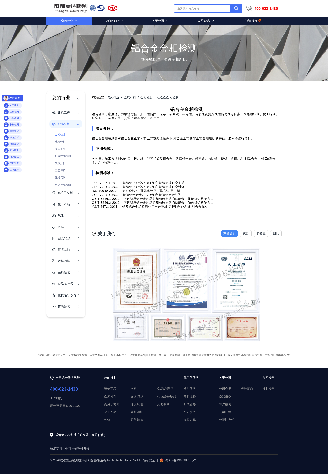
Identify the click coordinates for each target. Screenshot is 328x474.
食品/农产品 (165, 388)
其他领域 (163, 404)
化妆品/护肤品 (166, 396)
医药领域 (137, 419)
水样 (134, 388)
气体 (107, 419)
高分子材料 (111, 404)
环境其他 (137, 404)
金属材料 (110, 396)
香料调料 (137, 412)
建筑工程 (110, 388)
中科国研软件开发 (77, 448)
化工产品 (110, 412)
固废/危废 (137, 396)
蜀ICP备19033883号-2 (180, 460)
